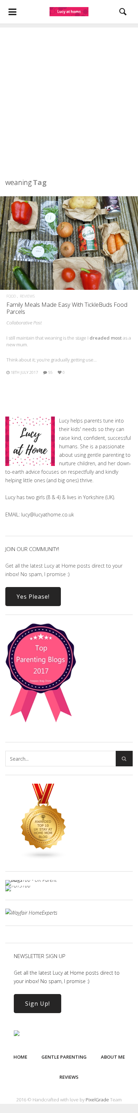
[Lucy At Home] (69, 11)
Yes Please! (33, 596)
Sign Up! (37, 1003)
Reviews (27, 296)
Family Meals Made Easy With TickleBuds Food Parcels (66, 308)
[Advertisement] (69, 96)
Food (11, 296)
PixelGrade (97, 1099)
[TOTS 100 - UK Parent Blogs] (34, 879)
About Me (113, 1057)
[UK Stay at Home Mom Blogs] (43, 858)
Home (20, 1057)
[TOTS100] (17, 885)
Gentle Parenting (64, 1057)
